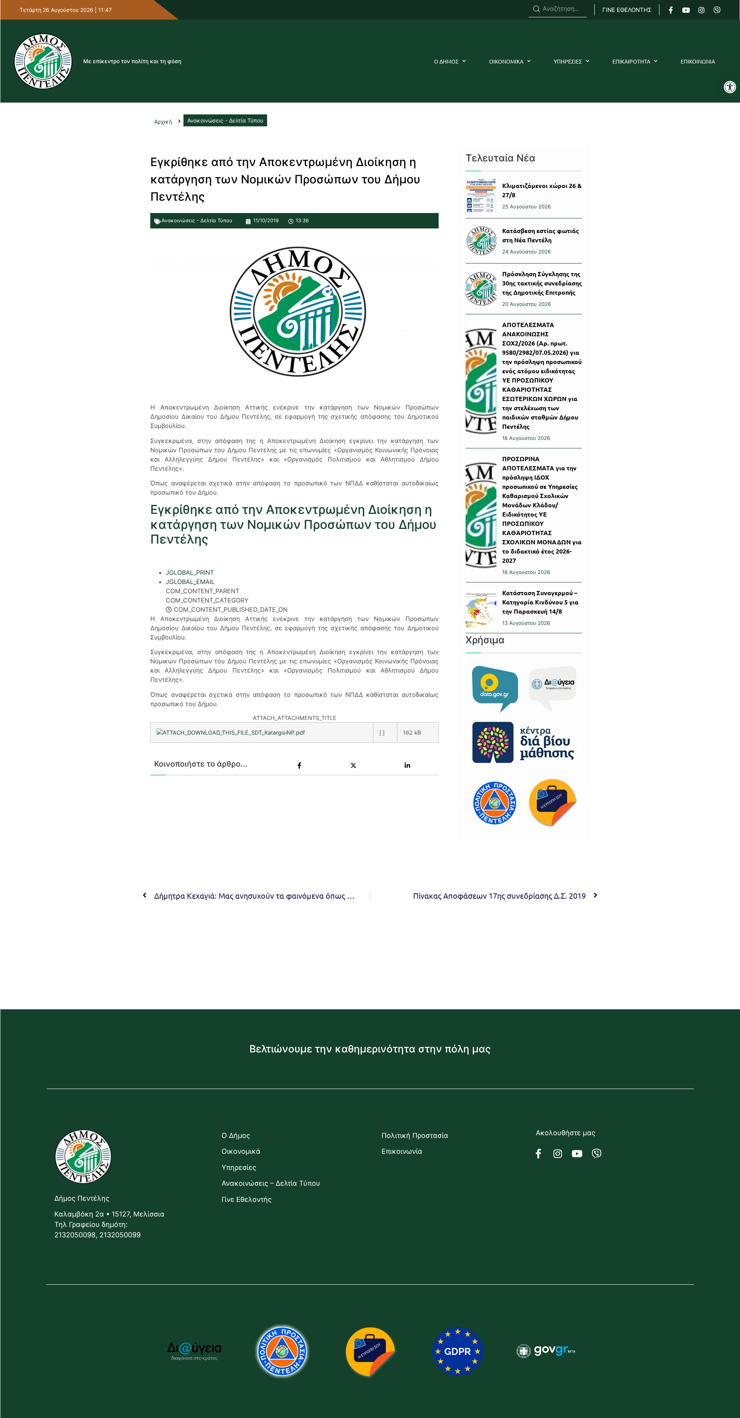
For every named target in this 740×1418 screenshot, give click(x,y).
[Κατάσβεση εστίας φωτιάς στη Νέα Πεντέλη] (481, 240)
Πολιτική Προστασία (415, 1135)
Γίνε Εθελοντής (247, 1199)
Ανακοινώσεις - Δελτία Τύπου (196, 220)
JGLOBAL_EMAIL (190, 582)
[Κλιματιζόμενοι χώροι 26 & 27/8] (481, 195)
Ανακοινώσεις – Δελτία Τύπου (271, 1183)
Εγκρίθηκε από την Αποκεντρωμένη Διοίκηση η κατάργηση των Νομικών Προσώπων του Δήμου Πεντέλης (293, 524)
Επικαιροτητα (631, 61)
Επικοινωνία (402, 1151)
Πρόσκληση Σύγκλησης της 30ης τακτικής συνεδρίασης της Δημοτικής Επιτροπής (542, 283)
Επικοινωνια (698, 61)
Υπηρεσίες (239, 1167)
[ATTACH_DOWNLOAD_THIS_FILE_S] (205, 732)
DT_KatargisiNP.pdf (280, 732)
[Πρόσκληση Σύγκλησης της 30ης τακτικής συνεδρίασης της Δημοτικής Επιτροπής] (481, 288)
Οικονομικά (241, 1151)
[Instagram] (701, 10)
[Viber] (716, 10)
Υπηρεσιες (568, 61)
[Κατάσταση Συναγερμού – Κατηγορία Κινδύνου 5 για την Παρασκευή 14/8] (481, 607)
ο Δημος (446, 61)
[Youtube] (686, 10)
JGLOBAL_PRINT (190, 572)
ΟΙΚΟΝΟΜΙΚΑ (506, 61)
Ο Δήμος (236, 1135)
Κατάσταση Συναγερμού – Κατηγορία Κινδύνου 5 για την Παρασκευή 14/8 (540, 602)
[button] (730, 87)
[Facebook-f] (670, 10)
